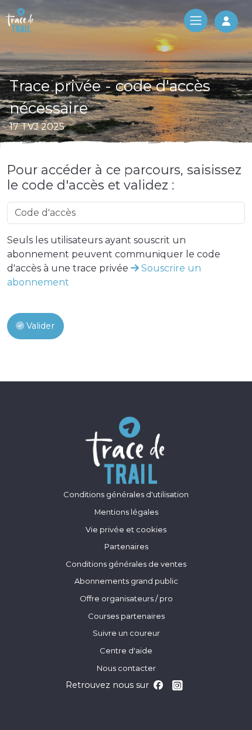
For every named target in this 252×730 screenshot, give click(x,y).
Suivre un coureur (126, 633)
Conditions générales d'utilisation (126, 494)
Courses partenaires (126, 616)
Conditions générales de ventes (126, 564)
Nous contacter (126, 668)
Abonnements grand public (126, 581)
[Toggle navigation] (195, 20)
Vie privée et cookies (126, 529)
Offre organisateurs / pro (126, 598)
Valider (39, 326)
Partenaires (126, 546)
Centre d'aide (126, 650)
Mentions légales (126, 511)
